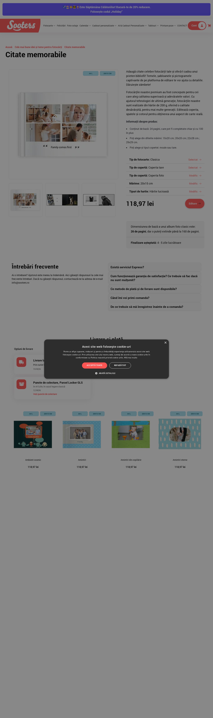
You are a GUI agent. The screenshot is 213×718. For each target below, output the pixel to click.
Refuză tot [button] (120, 365)
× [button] (165, 343)
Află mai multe (130, 357)
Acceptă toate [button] (94, 365)
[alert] (106, 359)
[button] (106, 373)
